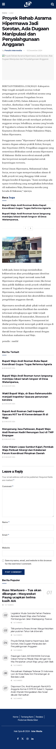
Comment (7, 486)
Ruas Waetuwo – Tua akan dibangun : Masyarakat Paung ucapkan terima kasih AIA (21, 595)
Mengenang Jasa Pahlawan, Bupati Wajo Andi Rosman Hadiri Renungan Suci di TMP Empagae (28, 432)
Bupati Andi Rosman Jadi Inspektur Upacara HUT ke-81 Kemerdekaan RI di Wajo (25, 414)
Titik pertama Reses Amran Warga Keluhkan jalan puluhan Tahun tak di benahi (32, 630)
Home (4, 13)
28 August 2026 (9, 368)
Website (6, 548)
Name (6, 522)
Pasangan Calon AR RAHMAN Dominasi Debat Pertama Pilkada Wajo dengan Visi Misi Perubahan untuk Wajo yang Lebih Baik (32, 659)
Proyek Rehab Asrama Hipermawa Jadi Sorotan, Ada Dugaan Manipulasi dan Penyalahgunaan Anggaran (29, 644)
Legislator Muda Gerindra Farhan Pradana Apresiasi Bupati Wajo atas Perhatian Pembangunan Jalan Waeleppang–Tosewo (31, 616)
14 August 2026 (9, 457)
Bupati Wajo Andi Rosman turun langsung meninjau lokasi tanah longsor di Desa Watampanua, (26, 216)
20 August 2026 (9, 386)
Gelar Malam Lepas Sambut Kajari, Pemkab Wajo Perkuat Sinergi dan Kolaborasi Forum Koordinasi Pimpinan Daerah (27, 450)
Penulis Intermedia (13, 50)
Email (5, 535)
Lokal (11, 13)
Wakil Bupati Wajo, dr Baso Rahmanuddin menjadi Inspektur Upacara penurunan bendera (27, 396)
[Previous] (25, 228)
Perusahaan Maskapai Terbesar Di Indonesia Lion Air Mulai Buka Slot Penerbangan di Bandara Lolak (32, 674)
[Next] (30, 228)
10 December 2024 (34, 50)
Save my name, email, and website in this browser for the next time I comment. (28, 562)
